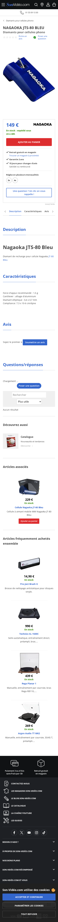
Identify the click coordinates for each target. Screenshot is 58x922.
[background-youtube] (29, 832)
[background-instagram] (36, 832)
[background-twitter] (21, 832)
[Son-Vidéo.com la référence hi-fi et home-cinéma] (18, 4)
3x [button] (9, 180)
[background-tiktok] (44, 832)
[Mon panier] (54, 5)
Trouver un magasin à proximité (24, 155)
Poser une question (42, 37)
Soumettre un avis (35, 342)
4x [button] (15, 180)
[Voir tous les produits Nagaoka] (43, 124)
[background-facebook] (14, 832)
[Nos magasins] (42, 5)
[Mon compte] (48, 5)
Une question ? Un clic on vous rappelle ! (29, 193)
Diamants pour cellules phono (20, 20)
